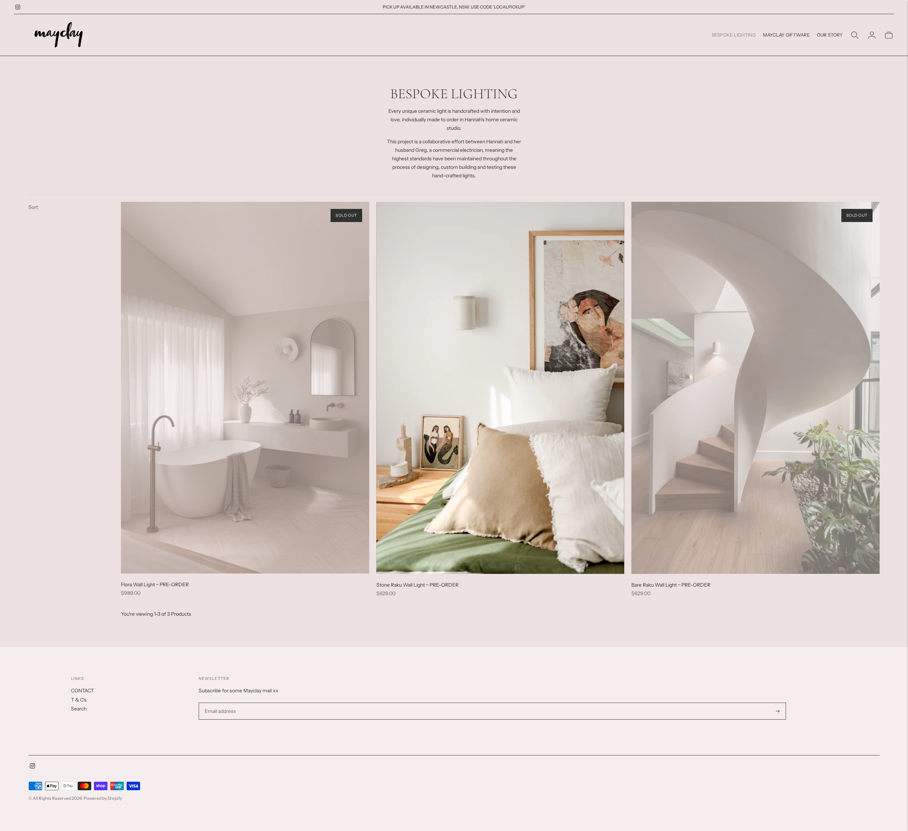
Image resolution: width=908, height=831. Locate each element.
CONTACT (82, 690)
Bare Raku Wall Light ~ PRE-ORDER (670, 585)
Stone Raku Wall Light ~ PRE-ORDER (417, 585)
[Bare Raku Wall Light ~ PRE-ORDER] (755, 388)
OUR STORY (830, 35)
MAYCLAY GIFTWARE (786, 35)
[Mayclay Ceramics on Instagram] (17, 7)
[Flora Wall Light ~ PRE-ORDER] (245, 388)
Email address (219, 702)
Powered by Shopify (103, 798)
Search (79, 708)
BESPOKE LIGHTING (734, 35)
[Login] (872, 35)
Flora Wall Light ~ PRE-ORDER (155, 584)
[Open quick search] (855, 35)
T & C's (79, 700)
